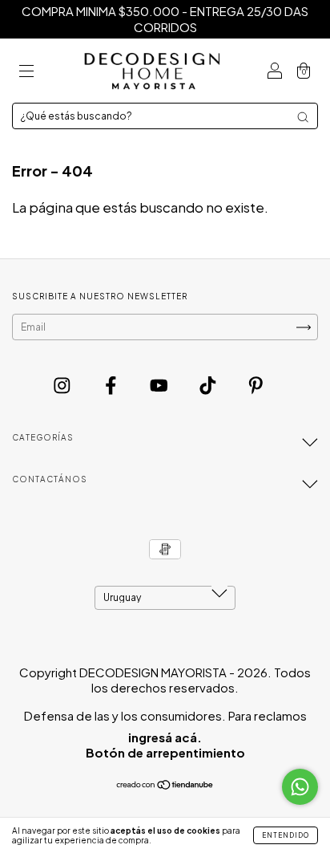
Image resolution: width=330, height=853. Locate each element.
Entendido (285, 835)
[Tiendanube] (165, 787)
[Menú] (26, 70)
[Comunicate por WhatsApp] (300, 787)
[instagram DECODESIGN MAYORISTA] (63, 384)
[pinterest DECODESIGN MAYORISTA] (256, 384)
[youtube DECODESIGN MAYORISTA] (160, 384)
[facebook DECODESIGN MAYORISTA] (112, 384)
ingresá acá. (165, 737)
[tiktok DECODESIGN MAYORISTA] (209, 384)
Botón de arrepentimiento (165, 752)
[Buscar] (302, 117)
